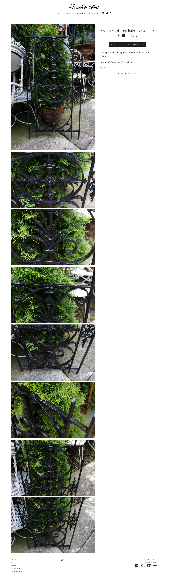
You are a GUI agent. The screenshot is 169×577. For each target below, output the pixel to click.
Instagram (66, 560)
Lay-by (13, 566)
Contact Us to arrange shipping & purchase (127, 44)
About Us (81, 13)
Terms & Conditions (17, 571)
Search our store (16, 568)
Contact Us (94, 13)
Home (58, 13)
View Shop (69, 13)
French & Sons (153, 560)
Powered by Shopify (151, 562)
